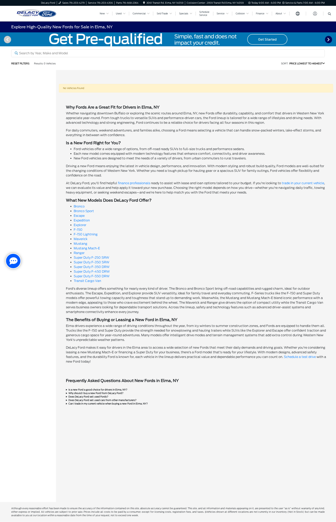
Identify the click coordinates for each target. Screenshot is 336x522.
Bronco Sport (84, 211)
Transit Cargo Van (87, 281)
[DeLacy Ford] (53, 13)
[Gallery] (168, 39)
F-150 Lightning (86, 234)
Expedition (82, 220)
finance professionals (134, 183)
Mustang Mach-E (87, 248)
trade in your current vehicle (303, 183)
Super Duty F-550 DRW (91, 276)
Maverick (81, 239)
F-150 (78, 230)
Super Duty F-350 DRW (91, 267)
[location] (144, 2)
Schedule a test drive (300, 357)
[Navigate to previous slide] (3, 39)
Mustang (80, 243)
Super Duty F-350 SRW (91, 262)
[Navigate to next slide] (333, 39)
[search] (329, 14)
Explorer (80, 225)
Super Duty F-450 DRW (92, 271)
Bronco (79, 206)
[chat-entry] (13, 261)
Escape (79, 216)
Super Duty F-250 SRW (91, 257)
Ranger (79, 253)
